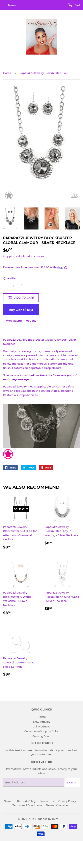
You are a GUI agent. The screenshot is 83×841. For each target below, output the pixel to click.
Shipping (9, 256)
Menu (12, 5)
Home (7, 73)
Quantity (9, 278)
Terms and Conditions (27, 805)
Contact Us (46, 801)
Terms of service (57, 805)
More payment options (21, 320)
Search (8, 801)
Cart (77, 5)
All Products (41, 726)
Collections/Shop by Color (41, 731)
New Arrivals (41, 721)
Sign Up (72, 782)
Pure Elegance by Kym (43, 818)
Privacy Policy (67, 801)
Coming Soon (41, 736)
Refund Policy (26, 801)
